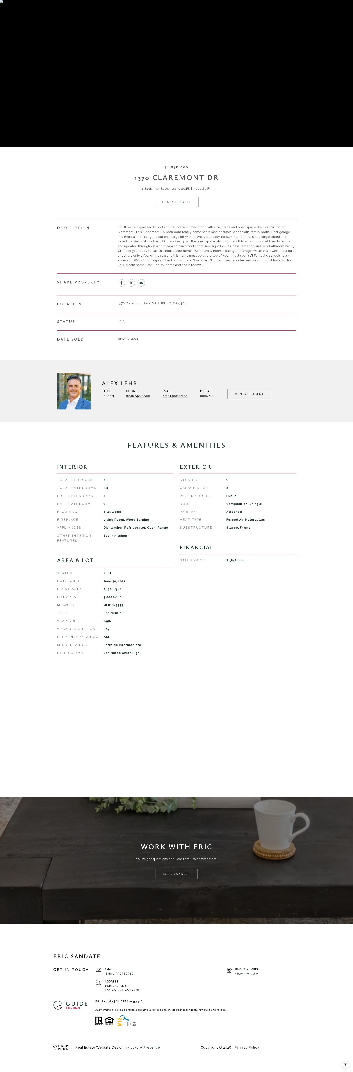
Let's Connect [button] (176, 873)
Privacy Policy (247, 1047)
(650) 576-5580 (246, 973)
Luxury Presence (145, 1047)
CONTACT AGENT (249, 394)
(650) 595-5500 (138, 396)
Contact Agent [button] (176, 202)
